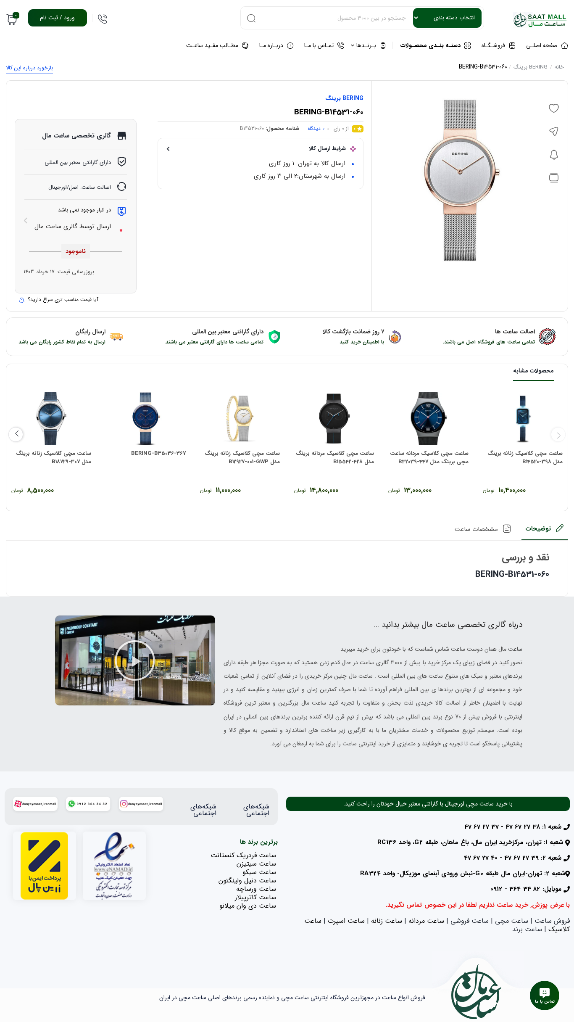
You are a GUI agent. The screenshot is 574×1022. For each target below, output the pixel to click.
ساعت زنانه (386, 921)
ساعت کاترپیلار (255, 897)
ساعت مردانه (426, 921)
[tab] (544, 531)
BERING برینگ (530, 67)
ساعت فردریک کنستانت (243, 855)
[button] (135, 660)
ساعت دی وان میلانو (247, 906)
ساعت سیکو (259, 872)
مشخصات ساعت (476, 529)
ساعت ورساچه (256, 889)
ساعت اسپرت (346, 921)
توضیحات (538, 529)
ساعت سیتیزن (256, 863)
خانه (559, 67)
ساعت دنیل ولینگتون (247, 880)
